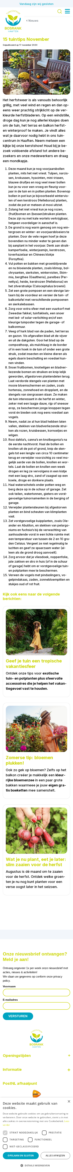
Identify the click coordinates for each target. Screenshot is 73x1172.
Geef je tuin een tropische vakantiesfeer (34, 663)
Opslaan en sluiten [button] (21, 1155)
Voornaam (9, 986)
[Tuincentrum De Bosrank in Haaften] (13, 21)
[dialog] (36, 1135)
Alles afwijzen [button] (55, 1155)
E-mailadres (10, 999)
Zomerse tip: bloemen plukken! (29, 760)
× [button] (68, 1101)
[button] (36, 1165)
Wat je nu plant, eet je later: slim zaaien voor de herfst (36, 862)
